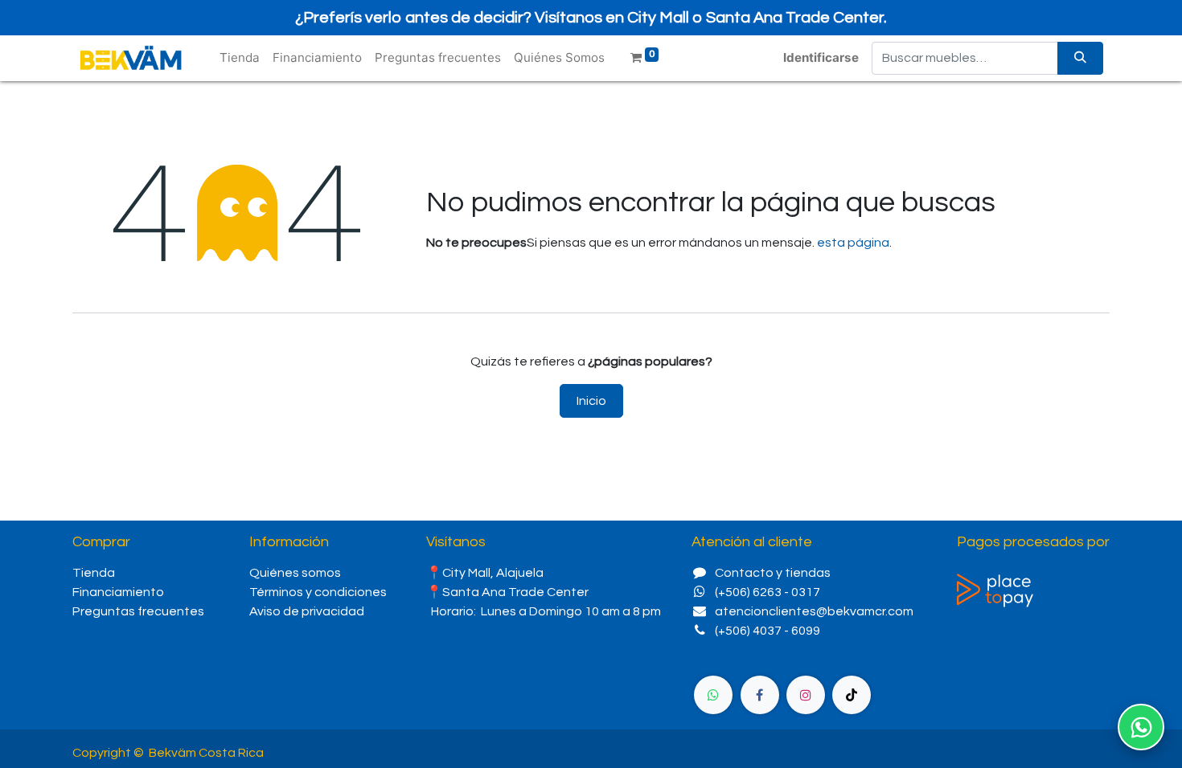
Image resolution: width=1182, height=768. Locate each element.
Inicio (591, 400)
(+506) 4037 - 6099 (767, 630)
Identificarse (821, 57)
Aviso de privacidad (306, 611)
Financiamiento (118, 592)
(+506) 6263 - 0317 (767, 592)
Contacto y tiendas (773, 572)
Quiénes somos (296, 572)
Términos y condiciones (318, 592)
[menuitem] (239, 58)
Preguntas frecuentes (138, 611)
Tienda (93, 572)
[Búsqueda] (1080, 58)
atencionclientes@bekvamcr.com (814, 611)
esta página (853, 242)
